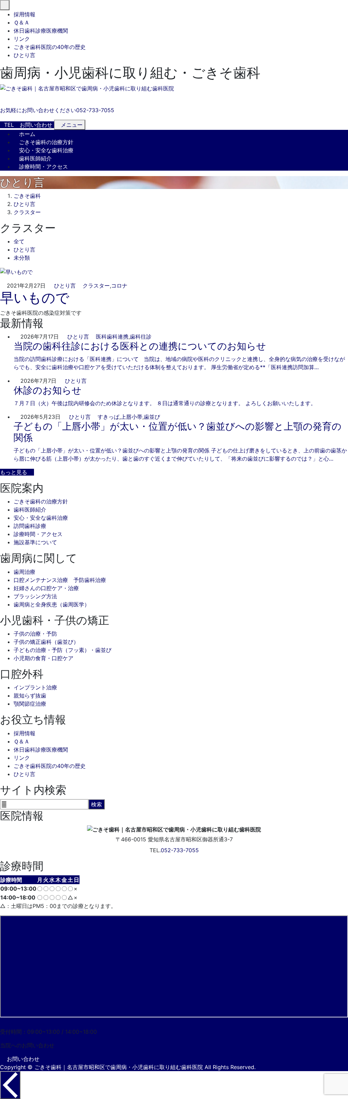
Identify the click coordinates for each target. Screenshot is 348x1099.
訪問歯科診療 (30, 525)
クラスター (96, 285)
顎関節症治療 (30, 703)
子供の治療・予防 (35, 633)
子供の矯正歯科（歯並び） (46, 641)
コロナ (119, 285)
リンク (22, 38)
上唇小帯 (131, 416)
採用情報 (24, 14)
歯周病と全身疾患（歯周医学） (52, 604)
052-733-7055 (180, 850)
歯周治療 (24, 571)
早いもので (34, 297)
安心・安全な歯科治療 (46, 150)
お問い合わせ (23, 1058)
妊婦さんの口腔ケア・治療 (46, 588)
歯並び (152, 416)
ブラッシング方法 (35, 596)
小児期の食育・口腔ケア (43, 658)
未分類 (22, 257)
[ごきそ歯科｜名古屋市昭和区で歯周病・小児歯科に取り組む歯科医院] (87, 88)
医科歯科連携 (112, 336)
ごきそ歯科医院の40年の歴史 (50, 47)
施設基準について (35, 542)
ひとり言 (24, 55)
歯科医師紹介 (35, 158)
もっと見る (13, 472)
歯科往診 (141, 336)
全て (19, 241)
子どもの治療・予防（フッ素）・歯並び (62, 650)
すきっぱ (108, 416)
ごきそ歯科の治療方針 (46, 142)
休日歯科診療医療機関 (41, 30)
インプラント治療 (35, 687)
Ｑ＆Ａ (22, 22)
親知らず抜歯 (30, 695)
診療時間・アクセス (43, 166)
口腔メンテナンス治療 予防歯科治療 (60, 580)
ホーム (27, 134)
